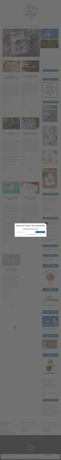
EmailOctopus (33, 234)
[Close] (46, 223)
